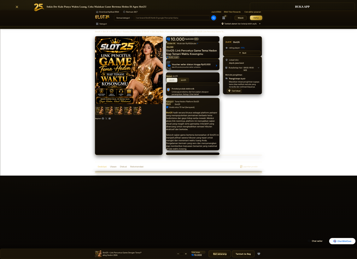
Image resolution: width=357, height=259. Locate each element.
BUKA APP (302, 6)
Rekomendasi (136, 166)
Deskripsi (102, 166)
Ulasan (113, 166)
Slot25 (169, 112)
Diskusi (123, 166)
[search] (213, 17)
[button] (178, 7)
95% (243, 48)
